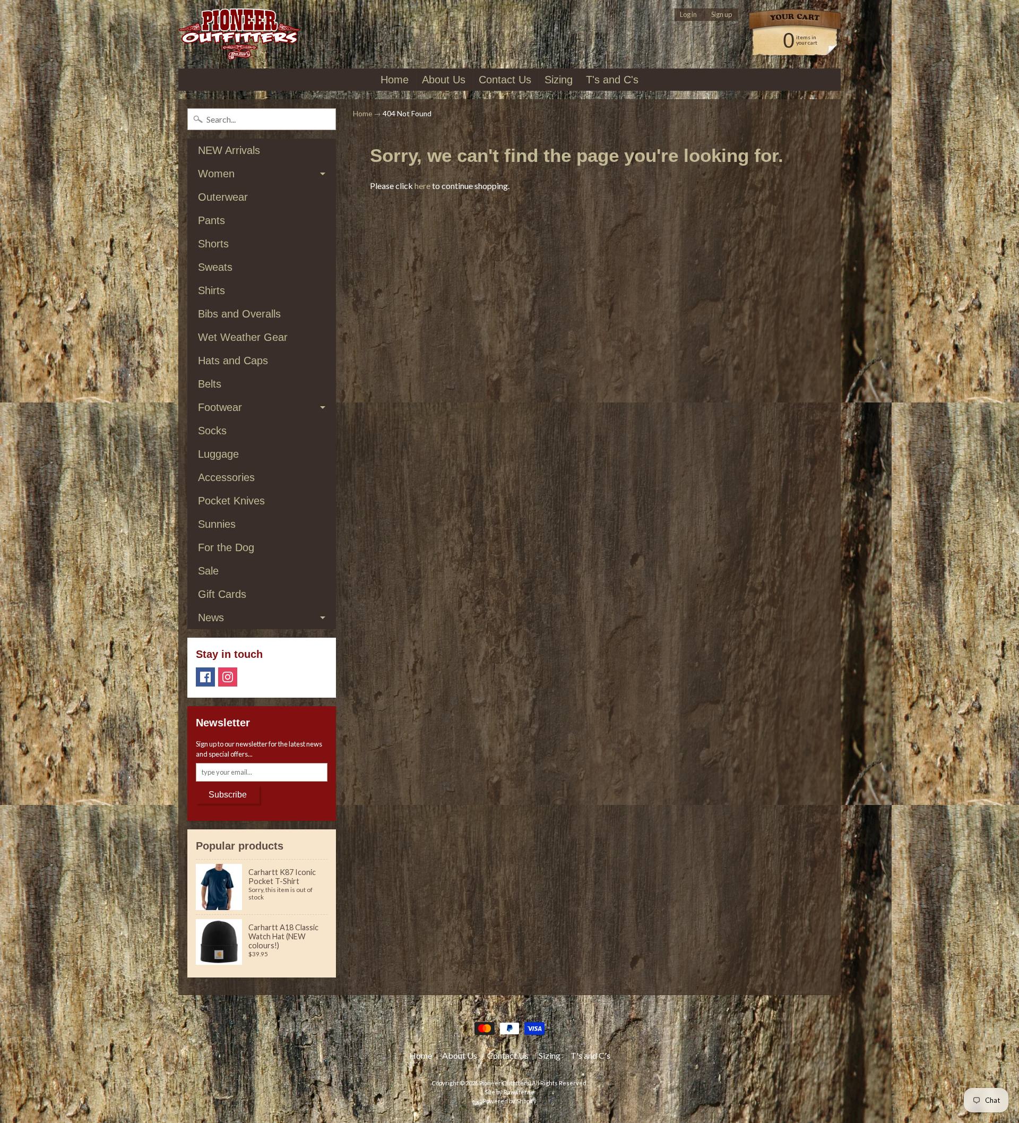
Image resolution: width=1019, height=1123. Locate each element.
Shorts (213, 244)
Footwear (220, 407)
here (422, 186)
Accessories (226, 477)
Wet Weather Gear (243, 337)
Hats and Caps (233, 360)
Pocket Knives (231, 501)
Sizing (559, 79)
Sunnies (217, 524)
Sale (208, 571)
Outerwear (223, 197)
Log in (688, 14)
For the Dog (226, 547)
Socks (212, 430)
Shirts (211, 290)
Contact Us (505, 79)
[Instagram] (227, 677)
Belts (209, 384)
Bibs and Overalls (239, 314)
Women (216, 173)
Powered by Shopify (510, 1101)
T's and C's (612, 79)
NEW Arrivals (229, 150)
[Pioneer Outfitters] (239, 34)
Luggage (218, 454)
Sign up (721, 14)
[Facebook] (205, 677)
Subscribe (228, 794)
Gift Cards (222, 594)
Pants (211, 220)
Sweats (215, 267)
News (211, 617)
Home (395, 79)
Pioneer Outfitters (504, 1082)
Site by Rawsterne (509, 1091)
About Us (443, 79)
